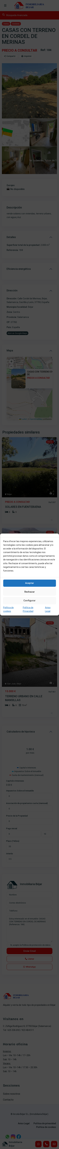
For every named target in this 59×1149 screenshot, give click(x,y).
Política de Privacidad (28, 609)
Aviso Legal (48, 609)
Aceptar (29, 583)
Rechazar (29, 591)
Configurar (29, 600)
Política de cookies (8, 609)
